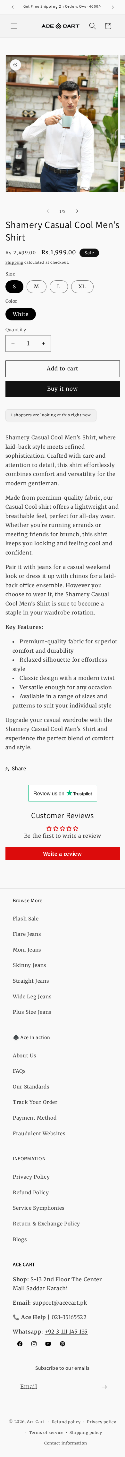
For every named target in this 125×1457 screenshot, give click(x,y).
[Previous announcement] (12, 7)
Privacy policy (101, 1421)
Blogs (20, 1239)
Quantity (15, 330)
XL (82, 287)
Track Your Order (35, 1102)
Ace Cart (36, 1421)
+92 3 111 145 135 (66, 1331)
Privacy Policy (31, 1177)
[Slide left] (48, 211)
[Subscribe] (104, 1387)
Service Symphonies (39, 1208)
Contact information (65, 1443)
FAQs (19, 1071)
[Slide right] (77, 211)
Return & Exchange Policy (46, 1224)
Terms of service (46, 1432)
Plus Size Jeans (32, 1012)
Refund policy (66, 1421)
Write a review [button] (62, 854)
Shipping (14, 262)
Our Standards (31, 1087)
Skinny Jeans (29, 965)
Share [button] (19, 769)
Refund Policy (31, 1193)
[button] (14, 26)
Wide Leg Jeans (32, 997)
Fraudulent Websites (39, 1134)
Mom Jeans (27, 950)
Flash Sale (26, 919)
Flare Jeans (27, 934)
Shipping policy (86, 1432)
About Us (24, 1056)
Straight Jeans (31, 981)
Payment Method (34, 1118)
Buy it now (62, 388)
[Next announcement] (113, 7)
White (21, 314)
